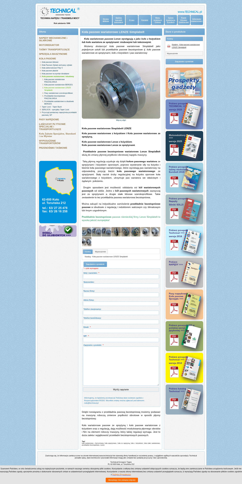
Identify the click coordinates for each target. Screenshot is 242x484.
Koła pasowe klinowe (50, 62)
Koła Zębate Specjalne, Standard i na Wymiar (57, 134)
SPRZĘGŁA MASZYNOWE (53, 54)
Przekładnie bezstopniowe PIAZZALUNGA (54, 97)
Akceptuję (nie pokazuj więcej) (121, 480)
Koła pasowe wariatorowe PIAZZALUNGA (54, 80)
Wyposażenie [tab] (172, 53)
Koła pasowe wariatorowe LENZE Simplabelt (57, 89)
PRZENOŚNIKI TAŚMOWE (53, 148)
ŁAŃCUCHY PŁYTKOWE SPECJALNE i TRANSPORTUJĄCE (52, 127)
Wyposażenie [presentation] (100, 252)
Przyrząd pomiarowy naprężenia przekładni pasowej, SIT (59, 113)
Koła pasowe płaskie (50, 71)
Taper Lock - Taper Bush (52, 107)
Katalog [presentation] (88, 252)
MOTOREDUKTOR (49, 45)
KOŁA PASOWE (47, 58)
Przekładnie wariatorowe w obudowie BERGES (59, 102)
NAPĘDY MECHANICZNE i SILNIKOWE (53, 39)
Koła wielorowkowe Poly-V (52, 68)
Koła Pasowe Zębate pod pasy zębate (57, 65)
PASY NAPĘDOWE (49, 119)
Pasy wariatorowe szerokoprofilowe (58, 93)
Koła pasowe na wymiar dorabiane (55, 74)
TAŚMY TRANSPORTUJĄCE (54, 49)
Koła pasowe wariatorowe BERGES (58, 85)
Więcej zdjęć (121, 120)
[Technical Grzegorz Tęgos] (58, 236)
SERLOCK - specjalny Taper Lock (55, 110)
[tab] (88, 251)
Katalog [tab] (170, 39)
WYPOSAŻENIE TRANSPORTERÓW (49, 142)
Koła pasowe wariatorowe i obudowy (58, 76)
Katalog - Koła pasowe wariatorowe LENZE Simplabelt (106, 257)
